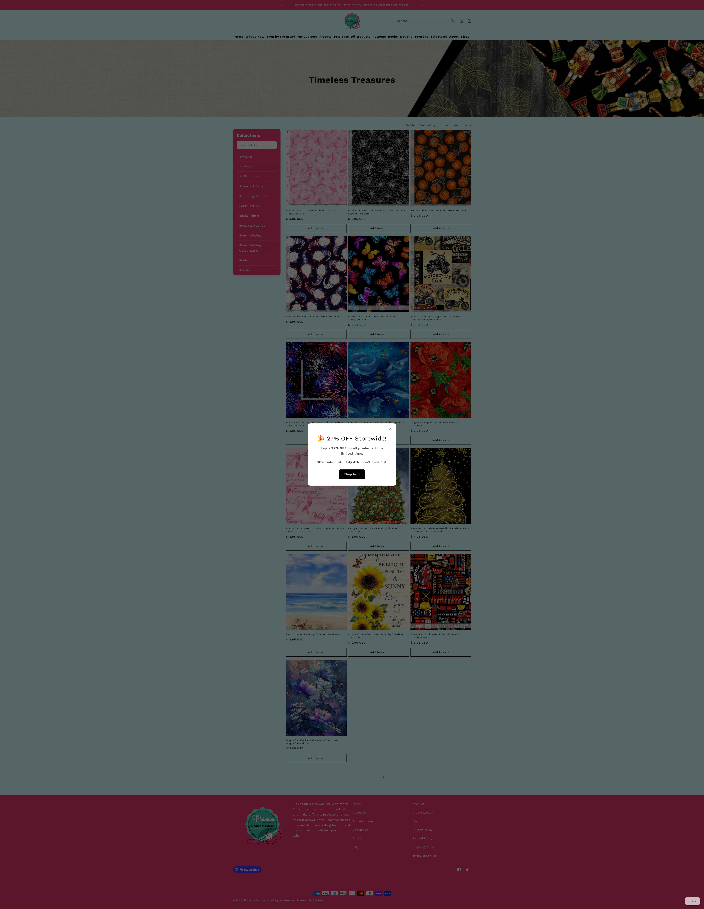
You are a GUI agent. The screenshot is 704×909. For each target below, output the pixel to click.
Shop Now (352, 474)
